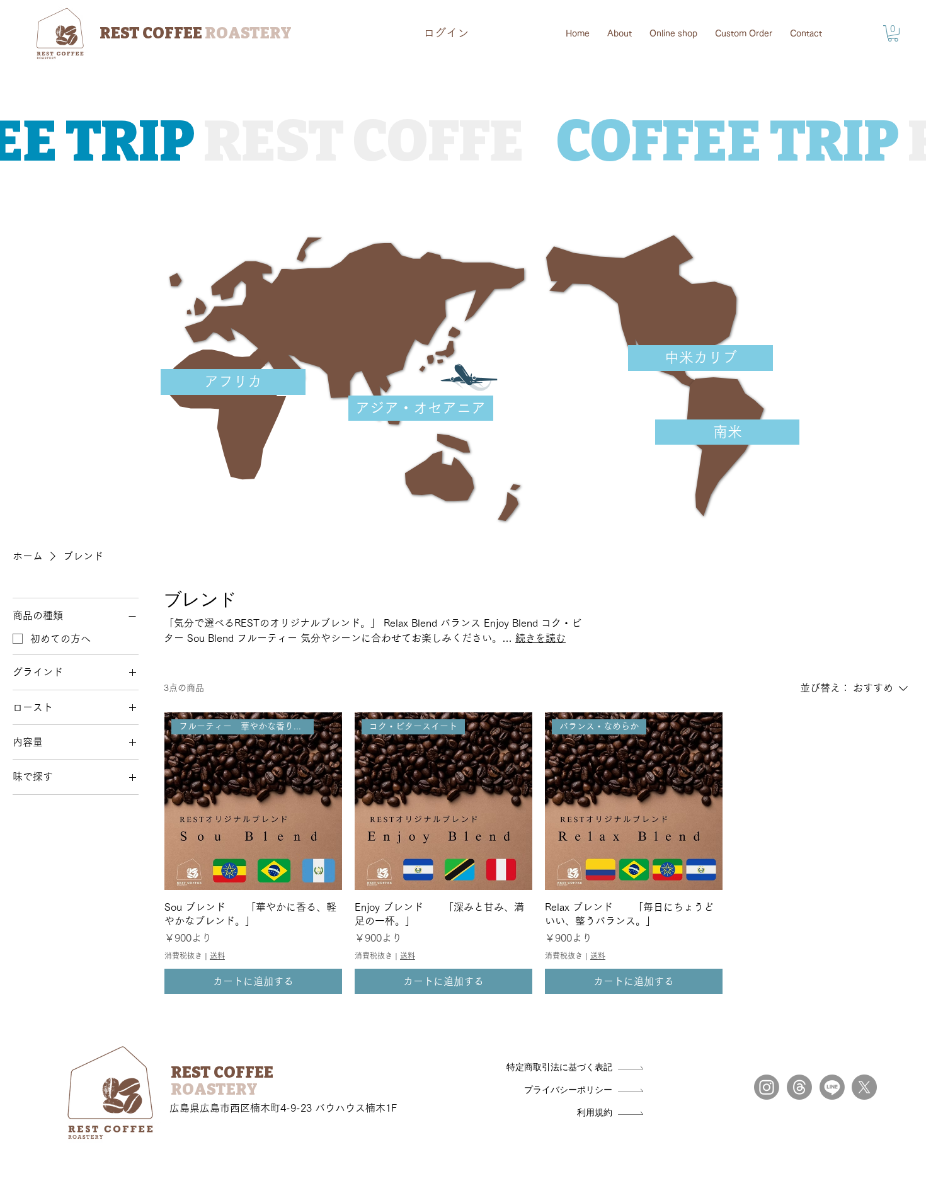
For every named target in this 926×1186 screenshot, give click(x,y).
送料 (217, 955)
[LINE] (832, 1087)
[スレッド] (799, 1087)
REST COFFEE (196, 33)
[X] (864, 1087)
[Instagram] (766, 1087)
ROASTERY (214, 1089)
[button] (893, 33)
